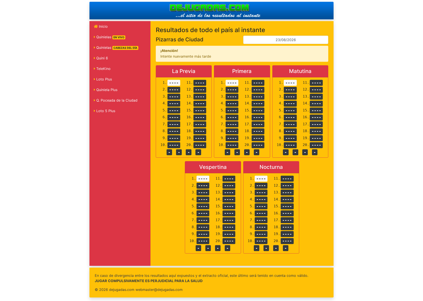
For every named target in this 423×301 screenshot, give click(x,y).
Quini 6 (101, 58)
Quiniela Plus (106, 90)
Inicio (103, 26)
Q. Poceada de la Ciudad (116, 100)
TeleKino (103, 68)
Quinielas (109, 37)
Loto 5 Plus (105, 111)
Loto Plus (103, 79)
